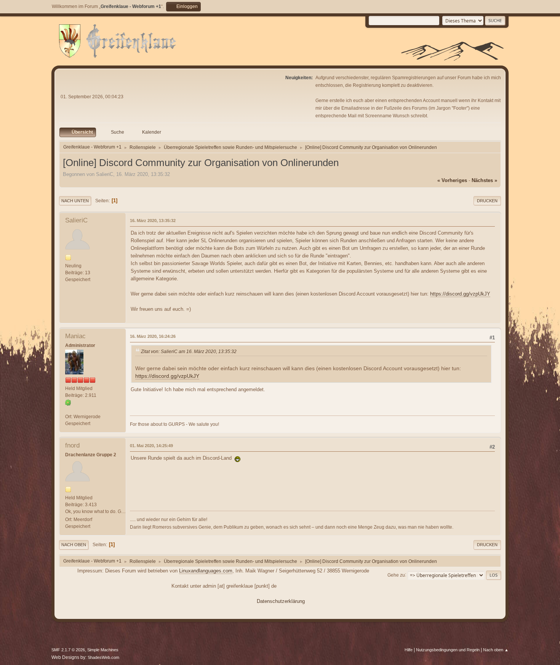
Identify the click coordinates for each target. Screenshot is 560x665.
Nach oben (73, 544)
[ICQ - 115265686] (68, 402)
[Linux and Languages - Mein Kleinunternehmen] (68, 409)
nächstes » (484, 180)
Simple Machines (102, 649)
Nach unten (75, 200)
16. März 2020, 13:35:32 (153, 220)
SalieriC (76, 220)
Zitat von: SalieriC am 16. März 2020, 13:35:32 (189, 351)
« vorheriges (452, 180)
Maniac (75, 336)
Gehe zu (396, 574)
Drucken (487, 200)
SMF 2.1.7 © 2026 (68, 649)
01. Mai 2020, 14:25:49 (151, 445)
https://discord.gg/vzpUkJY (460, 294)
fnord (72, 445)
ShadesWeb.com (103, 657)
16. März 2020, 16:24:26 (153, 336)
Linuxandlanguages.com (205, 571)
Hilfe (409, 649)
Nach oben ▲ (496, 649)
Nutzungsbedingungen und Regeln (448, 649)
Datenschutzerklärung (281, 601)
